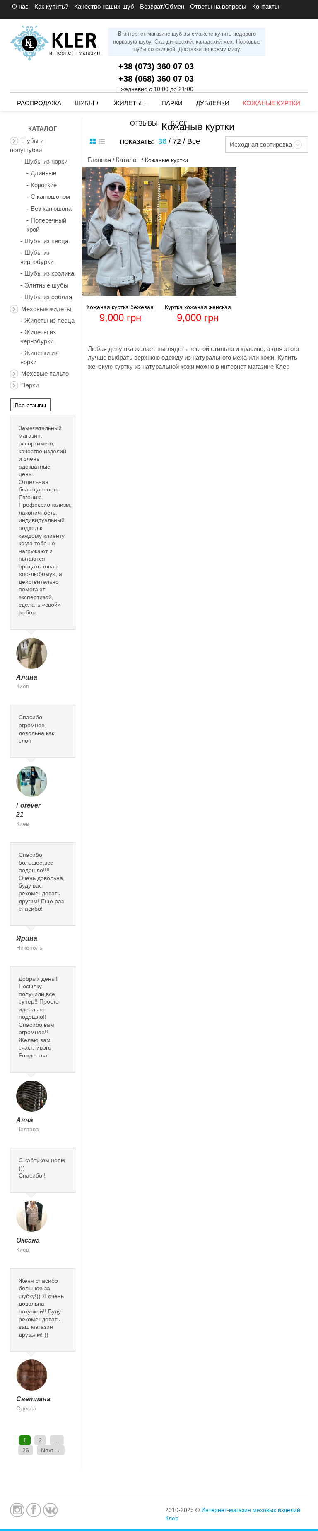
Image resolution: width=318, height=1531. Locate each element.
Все (193, 141)
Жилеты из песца (49, 320)
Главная (99, 159)
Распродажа (39, 103)
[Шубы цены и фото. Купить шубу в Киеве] (56, 40)
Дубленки (212, 103)
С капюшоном (50, 196)
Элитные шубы (46, 285)
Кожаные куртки (271, 103)
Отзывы (143, 123)
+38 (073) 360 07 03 (156, 66)
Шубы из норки (45, 161)
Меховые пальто (45, 373)
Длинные (43, 173)
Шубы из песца (46, 240)
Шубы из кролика (49, 273)
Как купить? (51, 6)
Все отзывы (30, 405)
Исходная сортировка (261, 144)
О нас (20, 6)
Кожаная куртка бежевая (120, 307)
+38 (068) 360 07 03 (156, 78)
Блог (179, 123)
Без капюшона (51, 208)
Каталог (127, 159)
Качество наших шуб (104, 6)
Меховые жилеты (46, 308)
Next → (50, 1450)
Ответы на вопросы (218, 6)
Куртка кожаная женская (198, 307)
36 (162, 141)
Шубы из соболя (48, 296)
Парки (172, 103)
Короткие (44, 185)
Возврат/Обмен (162, 6)
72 (177, 141)
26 (25, 1450)
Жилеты (130, 103)
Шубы (87, 103)
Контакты (265, 6)
